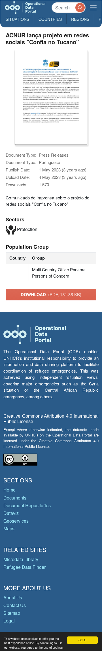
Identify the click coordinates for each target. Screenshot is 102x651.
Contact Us (14, 605)
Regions (80, 19)
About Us (12, 597)
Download (51, 294)
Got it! (82, 640)
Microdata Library (20, 559)
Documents (14, 497)
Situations (17, 19)
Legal (9, 620)
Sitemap (11, 613)
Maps (8, 528)
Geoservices (16, 520)
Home (9, 489)
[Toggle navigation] (93, 7)
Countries (50, 19)
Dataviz (11, 513)
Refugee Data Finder (24, 567)
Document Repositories (27, 505)
